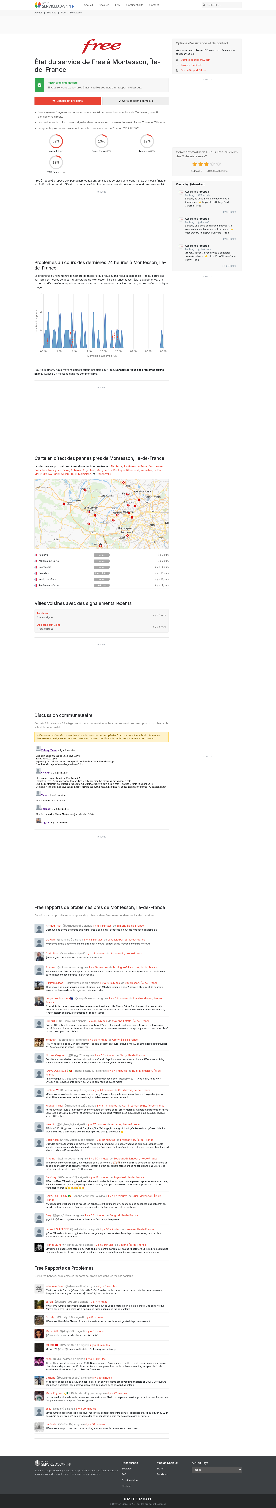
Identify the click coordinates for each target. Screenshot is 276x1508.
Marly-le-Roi (104, 470)
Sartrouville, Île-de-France (126, 953)
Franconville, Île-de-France (136, 1139)
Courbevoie (156, 466)
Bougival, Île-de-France (123, 1215)
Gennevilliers (61, 474)
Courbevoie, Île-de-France (134, 1090)
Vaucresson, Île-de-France (141, 982)
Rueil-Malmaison (81, 474)
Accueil (88, 5)
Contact (154, 5)
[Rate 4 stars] (213, 164)
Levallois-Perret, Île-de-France (126, 939)
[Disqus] (101, 785)
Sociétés (104, 5)
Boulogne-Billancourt (126, 470)
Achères (76, 470)
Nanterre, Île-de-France (139, 1229)
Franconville (103, 474)
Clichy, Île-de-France (125, 1039)
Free (63, 12)
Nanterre (116, 466)
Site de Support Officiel (193, 70)
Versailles (146, 470)
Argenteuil (89, 470)
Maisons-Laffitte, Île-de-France (131, 1021)
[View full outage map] (101, 514)
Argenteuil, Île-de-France (128, 1177)
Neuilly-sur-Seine (58, 470)
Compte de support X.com (195, 59)
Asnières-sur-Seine (135, 466)
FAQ (117, 5)
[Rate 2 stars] (201, 164)
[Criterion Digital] (138, 1499)
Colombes (40, 470)
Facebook (162, 1474)
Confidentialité (134, 5)
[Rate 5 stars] (219, 164)
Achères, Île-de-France (125, 1124)
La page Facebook (191, 65)
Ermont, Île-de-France (130, 925)
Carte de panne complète (137, 100)
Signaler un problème (69, 100)
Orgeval (47, 474)
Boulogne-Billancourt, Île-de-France (135, 967)
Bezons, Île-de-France (132, 1244)
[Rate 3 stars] (207, 164)
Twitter (160, 1468)
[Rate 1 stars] (195, 164)
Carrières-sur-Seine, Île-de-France (143, 1105)
